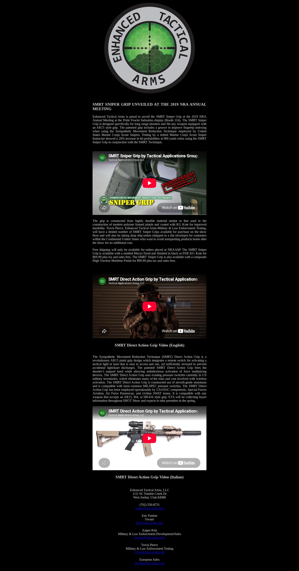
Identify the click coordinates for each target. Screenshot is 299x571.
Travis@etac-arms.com (149, 552)
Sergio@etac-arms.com (150, 563)
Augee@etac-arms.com (149, 537)
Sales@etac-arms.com (149, 508)
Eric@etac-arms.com (149, 523)
